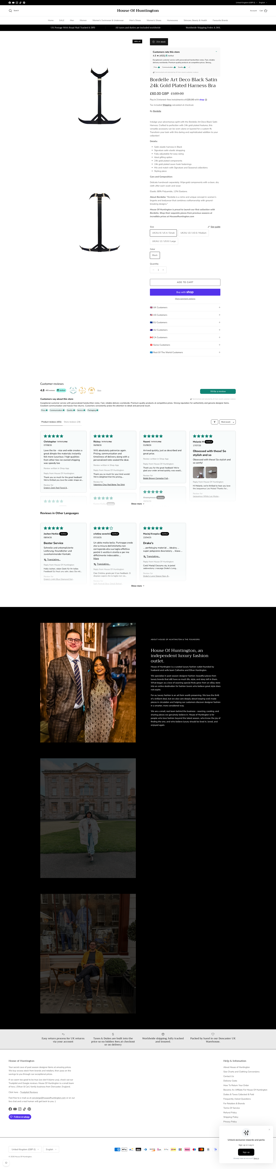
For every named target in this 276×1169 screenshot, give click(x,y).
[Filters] (214, 421)
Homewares (172, 20)
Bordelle (157, 111)
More (99, 390)
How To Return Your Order (236, 1085)
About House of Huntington (236, 1067)
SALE (61, 20)
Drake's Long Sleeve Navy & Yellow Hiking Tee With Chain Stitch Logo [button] (156, 576)
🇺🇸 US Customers (158, 314)
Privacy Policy (230, 1121)
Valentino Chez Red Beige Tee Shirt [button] (109, 484)
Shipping (167, 105)
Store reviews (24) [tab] (72, 421)
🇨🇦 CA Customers (158, 337)
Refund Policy (230, 1112)
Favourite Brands (220, 20)
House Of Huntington (23, 1156)
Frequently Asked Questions (237, 1098)
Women (83, 20)
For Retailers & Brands (234, 1103)
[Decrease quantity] (152, 270)
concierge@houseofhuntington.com (49, 1097)
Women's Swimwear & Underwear (108, 20)
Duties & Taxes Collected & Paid (238, 1094)
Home (50, 20)
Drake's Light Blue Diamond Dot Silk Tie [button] (58, 579)
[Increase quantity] (163, 270)
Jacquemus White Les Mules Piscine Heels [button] (205, 496)
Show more (136, 503)
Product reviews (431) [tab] (51, 421)
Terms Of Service (231, 1108)
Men (72, 20)
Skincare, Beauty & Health (195, 20)
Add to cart (185, 282)
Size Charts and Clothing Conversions (241, 1071)
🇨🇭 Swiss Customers (160, 344)
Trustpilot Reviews (29, 1092)
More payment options (185, 299)
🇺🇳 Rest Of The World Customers (166, 352)
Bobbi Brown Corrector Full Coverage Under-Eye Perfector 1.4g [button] (156, 478)
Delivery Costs (230, 1080)
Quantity (154, 263)
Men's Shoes (135, 20)
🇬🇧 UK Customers (158, 307)
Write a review (218, 391)
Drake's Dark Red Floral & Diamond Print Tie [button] (55, 487)
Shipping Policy (230, 1117)
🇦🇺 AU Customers (158, 329)
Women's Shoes (154, 20)
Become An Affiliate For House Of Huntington (245, 1089)
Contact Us (228, 1076)
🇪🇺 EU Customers (158, 322)
